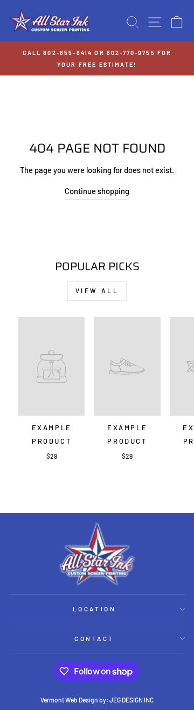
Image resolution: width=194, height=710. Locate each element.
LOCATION (94, 608)
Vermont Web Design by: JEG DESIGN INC (97, 700)
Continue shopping (97, 191)
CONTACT (94, 638)
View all (97, 290)
